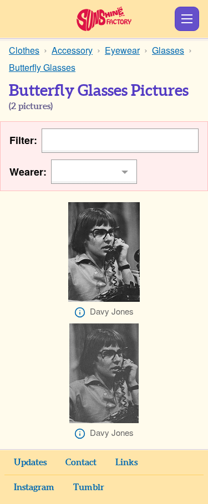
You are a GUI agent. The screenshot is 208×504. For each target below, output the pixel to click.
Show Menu (187, 19)
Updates (30, 462)
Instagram (34, 487)
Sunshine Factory (104, 19)
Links (126, 462)
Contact (81, 462)
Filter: (23, 140)
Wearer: (28, 171)
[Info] (79, 312)
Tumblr (88, 487)
